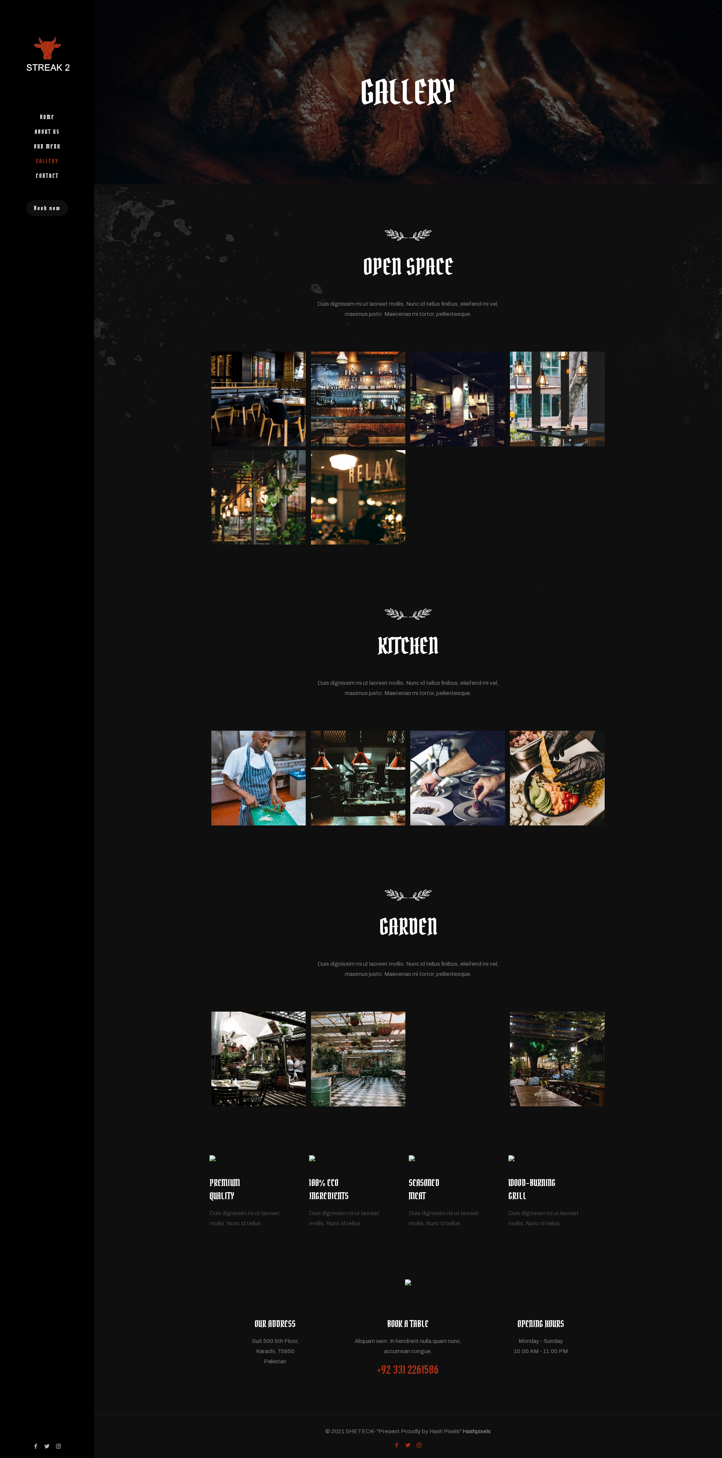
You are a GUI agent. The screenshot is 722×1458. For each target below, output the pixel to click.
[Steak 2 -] (47, 55)
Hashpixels (477, 1431)
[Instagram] (58, 1446)
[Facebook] (36, 1446)
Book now (47, 208)
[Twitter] (47, 1446)
